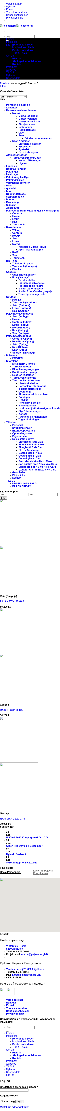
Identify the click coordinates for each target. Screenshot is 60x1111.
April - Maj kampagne (30, 249)
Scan (15, 255)
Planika (16, 269)
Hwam (16, 216)
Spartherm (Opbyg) (23, 352)
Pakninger (12, 171)
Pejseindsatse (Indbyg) (19, 313)
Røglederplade (27, 130)
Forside (10, 39)
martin (25, 954)
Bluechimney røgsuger (25, 369)
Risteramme (25, 127)
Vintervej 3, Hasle (16, 946)
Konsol (22, 414)
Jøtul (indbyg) (20, 316)
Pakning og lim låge (17, 177)
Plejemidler (18, 475)
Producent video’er (23, 50)
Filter (3, 498)
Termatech (18, 224)
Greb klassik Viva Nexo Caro (35, 461)
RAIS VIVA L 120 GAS (12, 818)
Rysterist (23, 149)
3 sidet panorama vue (31, 288)
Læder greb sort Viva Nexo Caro (37, 467)
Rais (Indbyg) (20, 330)
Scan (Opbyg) (20, 350)
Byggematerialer (22, 428)
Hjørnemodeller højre (30, 286)
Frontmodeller (26, 280)
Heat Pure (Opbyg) (23, 341)
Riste (9, 185)
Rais (15, 221)
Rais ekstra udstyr (23, 439)
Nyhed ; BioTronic (16, 854)
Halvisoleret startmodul (32, 386)
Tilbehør (11, 422)
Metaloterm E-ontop (23, 363)
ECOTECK (18, 358)
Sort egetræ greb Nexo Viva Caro (37, 464)
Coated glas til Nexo (30, 453)
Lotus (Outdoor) (21, 308)
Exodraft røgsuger (23, 375)
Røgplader (24, 146)
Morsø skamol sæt (29, 121)
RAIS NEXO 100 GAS (12, 710)
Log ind (20, 1101)
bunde (10, 199)
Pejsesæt (17, 425)
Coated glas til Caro (29, 458)
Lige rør (23, 163)
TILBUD (10, 72)
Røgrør (16, 478)
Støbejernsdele (15, 196)
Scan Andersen (21, 141)
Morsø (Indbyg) (21, 327)
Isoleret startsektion (30, 389)
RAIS (15, 252)
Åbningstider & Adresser (26, 61)
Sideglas (11, 205)
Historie (16, 58)
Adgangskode (9, 1095)
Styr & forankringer (29, 411)
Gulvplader (18, 472)
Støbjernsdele (26, 124)
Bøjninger (24, 397)
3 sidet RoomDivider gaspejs (35, 291)
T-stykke (23, 400)
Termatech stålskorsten (26, 380)
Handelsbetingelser (17, 15)
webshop (11, 69)
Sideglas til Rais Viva (30, 441)
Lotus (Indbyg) (20, 325)
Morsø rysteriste (27, 118)
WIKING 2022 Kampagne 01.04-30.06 (27, 837)
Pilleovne (11, 355)
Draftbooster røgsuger (25, 372)
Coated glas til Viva (29, 455)
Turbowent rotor (21, 366)
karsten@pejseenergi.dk (26, 974)
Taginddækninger (28, 419)
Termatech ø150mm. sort (26, 157)
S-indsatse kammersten (38, 138)
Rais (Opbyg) (20, 347)
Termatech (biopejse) (24, 266)
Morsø (16, 113)
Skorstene (12, 361)
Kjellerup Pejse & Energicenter (43, 872)
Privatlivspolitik (14, 17)
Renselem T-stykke (29, 402)
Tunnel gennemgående (31, 294)
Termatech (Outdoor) (24, 302)
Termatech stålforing (24, 377)
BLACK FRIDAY (21, 486)
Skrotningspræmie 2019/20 (21, 862)
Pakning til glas (15, 180)
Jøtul (15, 238)
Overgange (24, 391)
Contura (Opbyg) (22, 338)
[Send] (7, 1031)
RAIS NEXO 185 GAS (12, 601)
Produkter (11, 67)
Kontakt (10, 9)
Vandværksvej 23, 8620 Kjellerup (25, 969)
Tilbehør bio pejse (22, 263)
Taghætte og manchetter (32, 416)
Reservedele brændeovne (21, 110)
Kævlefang (12, 202)
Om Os (10, 55)
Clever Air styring (28, 450)
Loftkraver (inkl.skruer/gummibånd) (39, 408)
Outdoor (11, 297)
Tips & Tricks (20, 53)
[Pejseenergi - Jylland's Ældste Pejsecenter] (16, 25)
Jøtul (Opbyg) (20, 344)
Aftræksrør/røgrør (16, 155)
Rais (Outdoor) (20, 311)
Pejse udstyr (19, 436)
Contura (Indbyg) (22, 322)
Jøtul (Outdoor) (21, 305)
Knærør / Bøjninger (29, 160)
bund (9, 191)
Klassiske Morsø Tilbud (32, 247)
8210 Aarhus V (14, 948)
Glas (21, 132)
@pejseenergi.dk (38, 954)
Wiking (16, 230)
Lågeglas (11, 166)
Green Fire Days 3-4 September (24, 846)
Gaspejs (11, 272)
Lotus (15, 219)
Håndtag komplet (16, 169)
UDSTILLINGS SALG (24, 483)
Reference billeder (23, 44)
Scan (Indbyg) (20, 333)
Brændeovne (13, 227)
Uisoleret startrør (28, 383)
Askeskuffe (12, 208)
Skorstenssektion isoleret (33, 394)
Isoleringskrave (27, 405)
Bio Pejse (11, 260)
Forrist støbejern (28, 152)
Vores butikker (14, 3)
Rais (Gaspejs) (20, 277)
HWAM (16, 235)
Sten (21, 135)
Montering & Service (18, 105)
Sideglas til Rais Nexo (31, 444)
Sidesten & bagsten (29, 143)
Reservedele (13, 78)
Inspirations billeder (23, 47)
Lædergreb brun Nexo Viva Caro (37, 469)
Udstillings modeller (24, 274)
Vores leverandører (16, 12)
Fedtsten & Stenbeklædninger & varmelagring (33, 210)
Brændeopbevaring (23, 430)
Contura (17, 213)
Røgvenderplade (16, 194)
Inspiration (12, 42)
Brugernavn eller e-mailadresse (19, 1087)
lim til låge (12, 174)
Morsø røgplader (28, 116)
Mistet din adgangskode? (15, 1107)
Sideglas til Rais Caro (30, 447)
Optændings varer (22, 433)
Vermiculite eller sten (18, 182)
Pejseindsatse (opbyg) (19, 336)
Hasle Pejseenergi (10, 872)
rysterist (11, 188)
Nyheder (11, 6)
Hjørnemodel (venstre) (31, 283)
